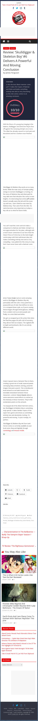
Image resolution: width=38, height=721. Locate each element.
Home (5, 708)
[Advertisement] (23, 683)
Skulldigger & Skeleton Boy (15, 520)
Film (15, 708)
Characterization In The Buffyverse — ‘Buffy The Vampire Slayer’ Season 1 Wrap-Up (18, 535)
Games (27, 708)
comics (11, 518)
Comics (6, 48)
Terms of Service (27, 710)
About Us (9, 710)
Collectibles (21, 708)
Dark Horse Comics (18, 518)
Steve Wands (26, 520)
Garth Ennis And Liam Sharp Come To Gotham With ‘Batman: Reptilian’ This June (18, 618)
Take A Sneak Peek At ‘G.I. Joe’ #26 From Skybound (18, 5)
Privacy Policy (17, 710)
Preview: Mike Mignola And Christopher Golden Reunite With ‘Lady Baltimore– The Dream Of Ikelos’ (19, 606)
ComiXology (7, 430)
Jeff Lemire (28, 518)
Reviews (13, 48)
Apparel (33, 708)
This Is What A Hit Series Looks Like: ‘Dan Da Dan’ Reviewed (18, 576)
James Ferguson (21, 515)
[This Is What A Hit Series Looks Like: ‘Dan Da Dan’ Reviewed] (19, 556)
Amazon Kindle (19, 430)
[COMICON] (19, 12)
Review (5, 520)
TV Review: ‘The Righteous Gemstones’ (19, 546)
